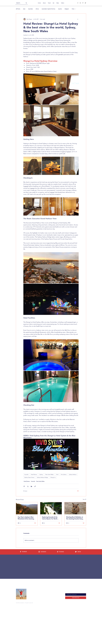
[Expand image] (51, 89)
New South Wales (49, 474)
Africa (37, 9)
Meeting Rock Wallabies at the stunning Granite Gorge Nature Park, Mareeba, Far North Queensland (74, 518)
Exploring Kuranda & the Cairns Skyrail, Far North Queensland (49, 518)
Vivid (57, 474)
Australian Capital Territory (48, 9)
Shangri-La (52, 477)
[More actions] (78, 19)
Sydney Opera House (29, 477)
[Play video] (51, 454)
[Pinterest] (83, 3)
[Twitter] (85, 3)
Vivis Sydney (63, 474)
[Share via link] (35, 486)
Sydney (41, 474)
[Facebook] (78, 3)
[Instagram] (80, 3)
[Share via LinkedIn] (31, 486)
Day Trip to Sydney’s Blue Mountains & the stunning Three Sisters (26, 518)
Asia (24, 9)
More (73, 9)
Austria (60, 9)
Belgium (67, 9)
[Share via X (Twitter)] (27, 486)
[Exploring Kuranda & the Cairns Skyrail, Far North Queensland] (51, 508)
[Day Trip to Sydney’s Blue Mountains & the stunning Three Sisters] (27, 508)
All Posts (18, 9)
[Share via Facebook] (24, 486)
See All (84, 499)
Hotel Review (34, 474)
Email (66, 592)
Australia (30, 9)
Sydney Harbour (73, 474)
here (39, 596)
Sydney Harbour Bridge (42, 477)
